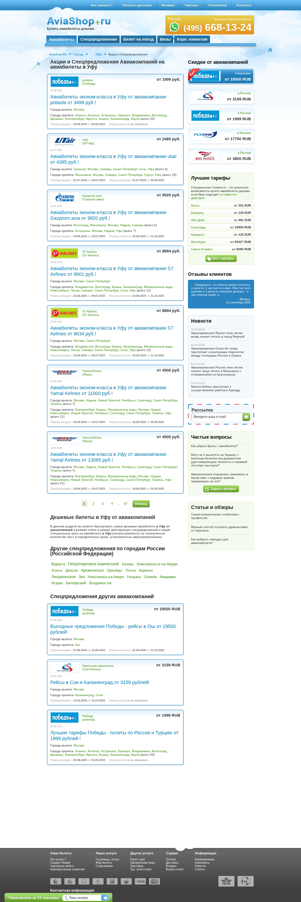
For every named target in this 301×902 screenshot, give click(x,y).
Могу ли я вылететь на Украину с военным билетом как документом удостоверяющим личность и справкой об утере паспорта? (219, 460)
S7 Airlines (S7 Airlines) (90, 253)
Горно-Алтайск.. (202, 249)
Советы (200, 869)
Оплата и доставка (137, 5)
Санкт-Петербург (125, 169)
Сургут (148, 175)
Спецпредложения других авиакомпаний (102, 596)
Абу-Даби (198, 220)
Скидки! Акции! (60, 862)
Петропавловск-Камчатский (93, 564)
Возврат (168, 5)
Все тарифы (223, 258)
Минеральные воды (158, 287)
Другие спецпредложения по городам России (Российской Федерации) (107, 551)
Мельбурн (198, 242)
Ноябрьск (128, 400)
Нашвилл (197, 234)
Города (78, 54)
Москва (79, 109)
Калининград (119, 118)
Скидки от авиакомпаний (218, 62)
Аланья (80, 115)
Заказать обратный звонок (233, 19)
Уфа (98, 54)
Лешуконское (63, 577)
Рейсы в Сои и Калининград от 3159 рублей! (99, 682)
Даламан (56, 118)
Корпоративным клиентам (67, 869)
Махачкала (83, 175)
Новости (201, 321)
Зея (82, 577)
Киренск (146, 570)
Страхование (104, 866)
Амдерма (168, 577)
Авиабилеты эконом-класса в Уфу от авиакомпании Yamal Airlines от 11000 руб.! (108, 390)
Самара (105, 169)
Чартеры (192, 5)
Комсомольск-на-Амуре (157, 564)
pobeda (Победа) (88, 81)
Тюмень (56, 404)
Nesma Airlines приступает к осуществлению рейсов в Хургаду (215, 388)
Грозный (80, 169)
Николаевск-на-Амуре (106, 577)
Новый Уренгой (109, 400)
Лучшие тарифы (210, 178)
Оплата (171, 859)
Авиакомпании (204, 859)
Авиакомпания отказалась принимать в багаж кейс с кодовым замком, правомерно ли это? (219, 477)
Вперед (141, 503)
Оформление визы (142, 862)
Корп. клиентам (192, 39)
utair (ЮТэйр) (88, 141)
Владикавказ (141, 115)
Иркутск (91, 118)
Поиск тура (137, 859)
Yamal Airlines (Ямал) (92, 372)
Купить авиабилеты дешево (70, 28)
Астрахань (108, 115)
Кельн (195, 205)
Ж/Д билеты (104, 862)
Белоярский (76, 583)
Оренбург (115, 570)
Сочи (142, 169)
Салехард (144, 400)
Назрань (134, 577)
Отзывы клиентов (210, 274)
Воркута (58, 564)
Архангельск (92, 570)
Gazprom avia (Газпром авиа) (93, 197)
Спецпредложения (98, 39)
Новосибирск (59, 290)
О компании (217, 5)
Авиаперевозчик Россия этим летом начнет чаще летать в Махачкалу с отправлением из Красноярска (217, 371)
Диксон (71, 570)
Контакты (244, 5)
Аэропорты (202, 862)
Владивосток (84, 287)
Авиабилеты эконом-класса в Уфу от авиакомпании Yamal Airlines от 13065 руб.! (108, 457)
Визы (165, 39)
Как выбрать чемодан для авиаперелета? (209, 541)
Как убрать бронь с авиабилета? (214, 446)
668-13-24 (218, 27)
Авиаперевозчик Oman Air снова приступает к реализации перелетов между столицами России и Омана (217, 352)
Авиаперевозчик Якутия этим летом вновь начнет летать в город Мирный (218, 334)
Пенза (75, 290)
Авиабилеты (61, 39)
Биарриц (197, 212)
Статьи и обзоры (212, 507)
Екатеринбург (74, 118)
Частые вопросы (211, 437)
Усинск (56, 570)
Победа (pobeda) (88, 611)
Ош (77, 644)
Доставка (172, 862)
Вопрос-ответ (175, 869)
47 (125, 503)
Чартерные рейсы (62, 866)
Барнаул (124, 115)
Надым (125, 225)
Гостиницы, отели (107, 859)
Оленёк (150, 577)
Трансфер (136, 866)
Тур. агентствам (140, 869)
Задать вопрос (223, 488)
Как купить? (58, 859)
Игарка (57, 583)
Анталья (93, 115)
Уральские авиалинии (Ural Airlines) (98, 667)
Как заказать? (102, 5)
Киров (135, 118)
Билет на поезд (138, 39)
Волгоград (159, 115)
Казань (104, 118)
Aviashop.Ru (58, 54)
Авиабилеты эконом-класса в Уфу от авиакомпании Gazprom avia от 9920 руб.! (108, 215)
